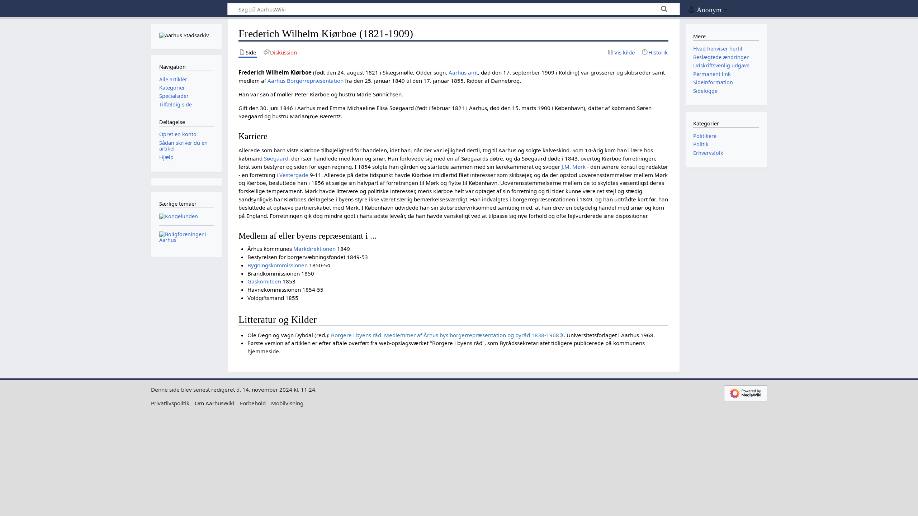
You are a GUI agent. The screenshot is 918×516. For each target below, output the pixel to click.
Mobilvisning (287, 403)
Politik (701, 144)
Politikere (704, 136)
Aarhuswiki (186, 9)
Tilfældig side (175, 104)
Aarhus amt (463, 72)
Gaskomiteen (264, 281)
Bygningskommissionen (277, 265)
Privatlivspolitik (170, 403)
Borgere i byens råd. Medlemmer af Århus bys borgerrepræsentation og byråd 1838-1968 (445, 335)
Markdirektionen (314, 248)
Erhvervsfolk (708, 152)
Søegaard (276, 158)
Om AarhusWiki (214, 403)
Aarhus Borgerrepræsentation (306, 80)
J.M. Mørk (574, 166)
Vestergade (293, 174)
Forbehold (253, 403)
